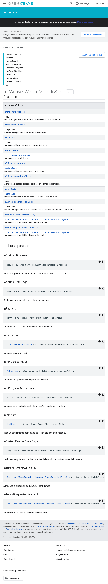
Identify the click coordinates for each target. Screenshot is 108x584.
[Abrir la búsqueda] (71, 3)
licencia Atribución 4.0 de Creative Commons (85, 523)
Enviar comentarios (91, 55)
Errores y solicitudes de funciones (70, 550)
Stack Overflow (62, 559)
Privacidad (21, 571)
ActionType (10, 168)
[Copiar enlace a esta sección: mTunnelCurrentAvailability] (39, 468)
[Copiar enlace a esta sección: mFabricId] (19, 309)
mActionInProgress (14, 111)
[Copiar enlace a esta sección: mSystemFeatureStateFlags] (41, 441)
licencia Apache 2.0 (46, 526)
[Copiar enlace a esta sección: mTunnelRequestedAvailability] (43, 494)
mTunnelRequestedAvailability (21, 227)
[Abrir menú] (4, 3)
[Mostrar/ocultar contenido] (20, 54)
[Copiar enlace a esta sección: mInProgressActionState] (37, 388)
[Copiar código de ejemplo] (103, 261)
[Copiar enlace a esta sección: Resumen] (19, 97)
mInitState (10, 189)
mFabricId (9, 137)
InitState (9, 194)
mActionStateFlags (14, 124)
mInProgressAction (14, 163)
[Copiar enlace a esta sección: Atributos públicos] (32, 246)
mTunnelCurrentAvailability (19, 214)
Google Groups (62, 554)
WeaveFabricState (21, 155)
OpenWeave (8, 47)
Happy (6, 554)
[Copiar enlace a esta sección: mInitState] (19, 415)
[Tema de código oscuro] (99, 261)
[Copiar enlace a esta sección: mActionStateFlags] (30, 282)
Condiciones (8, 571)
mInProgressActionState (17, 176)
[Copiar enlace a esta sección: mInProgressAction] (30, 362)
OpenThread (9, 559)
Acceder (100, 3)
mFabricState (11, 150)
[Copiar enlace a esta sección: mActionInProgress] (30, 255)
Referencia (10, 12)
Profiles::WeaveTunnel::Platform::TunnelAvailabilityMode (36, 219)
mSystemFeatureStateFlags (18, 201)
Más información (85, 22)
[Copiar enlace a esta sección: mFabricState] (23, 335)
